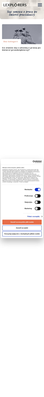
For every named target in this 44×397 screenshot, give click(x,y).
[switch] (38, 196)
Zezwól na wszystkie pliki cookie (22, 222)
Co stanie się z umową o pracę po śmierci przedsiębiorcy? (22, 34)
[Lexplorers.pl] (14, 4)
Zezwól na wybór (22, 228)
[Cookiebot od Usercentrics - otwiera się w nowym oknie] (33, 161)
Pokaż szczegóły (33, 216)
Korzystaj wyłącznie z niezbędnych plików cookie (22, 234)
